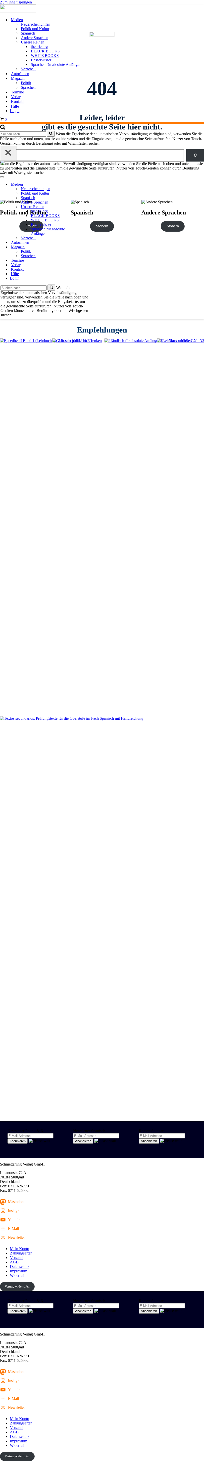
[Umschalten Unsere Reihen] (87, 207)
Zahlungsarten (21, 1253)
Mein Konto (19, 1249)
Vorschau (28, 69)
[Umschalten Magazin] (87, 247)
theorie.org (39, 46)
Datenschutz (19, 1266)
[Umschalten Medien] (87, 184)
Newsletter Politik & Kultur (29, 1131)
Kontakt (17, 101)
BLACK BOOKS (45, 51)
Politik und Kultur (35, 29)
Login (14, 111)
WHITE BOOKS (45, 55)
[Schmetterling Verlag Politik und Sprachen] (102, 8)
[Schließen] (8, 153)
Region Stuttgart (151, 1131)
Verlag (16, 97)
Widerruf (17, 1275)
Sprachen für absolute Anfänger (56, 64)
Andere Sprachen (34, 38)
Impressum (18, 1271)
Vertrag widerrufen (17, 1286)
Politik (26, 83)
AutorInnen (20, 74)
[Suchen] (2, 128)
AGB (14, 1262)
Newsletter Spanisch (89, 1131)
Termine (17, 92)
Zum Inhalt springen (16, 2)
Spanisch (28, 33)
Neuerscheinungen (35, 24)
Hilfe (15, 106)
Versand (16, 1257)
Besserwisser (41, 60)
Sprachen (28, 87)
